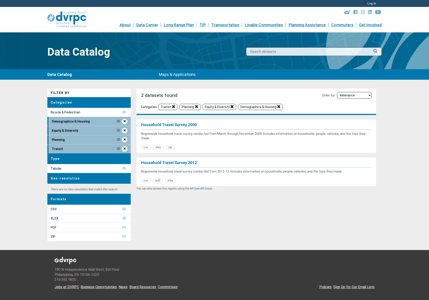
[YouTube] (378, 13)
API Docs (205, 188)
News (123, 287)
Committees (168, 287)
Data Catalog (59, 74)
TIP (203, 25)
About (125, 25)
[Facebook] (355, 13)
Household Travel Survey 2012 (169, 162)
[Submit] (375, 51)
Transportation (225, 25)
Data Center (147, 25)
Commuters (342, 25)
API (192, 188)
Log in (371, 3)
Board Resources (142, 287)
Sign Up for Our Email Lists (354, 287)
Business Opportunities (99, 287)
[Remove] (173, 107)
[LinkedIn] (370, 13)
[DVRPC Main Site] (70, 19)
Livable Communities (264, 25)
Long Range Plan (179, 25)
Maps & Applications (177, 74)
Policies (325, 287)
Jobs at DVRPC (67, 287)
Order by (328, 95)
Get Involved (370, 25)
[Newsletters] (347, 13)
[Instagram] (363, 13)
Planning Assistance (307, 25)
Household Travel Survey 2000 (169, 124)
